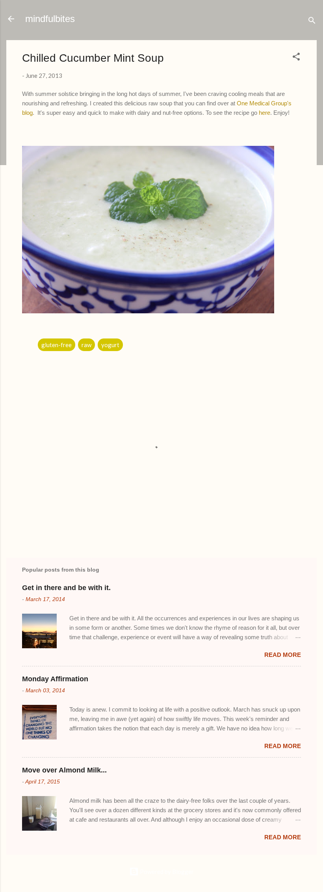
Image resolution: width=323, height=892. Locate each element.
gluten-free (56, 344)
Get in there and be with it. (66, 588)
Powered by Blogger (166, 871)
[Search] (312, 21)
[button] (296, 58)
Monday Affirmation (55, 679)
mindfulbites (50, 18)
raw (86, 344)
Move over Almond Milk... (64, 770)
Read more (282, 654)
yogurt (110, 344)
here (264, 112)
